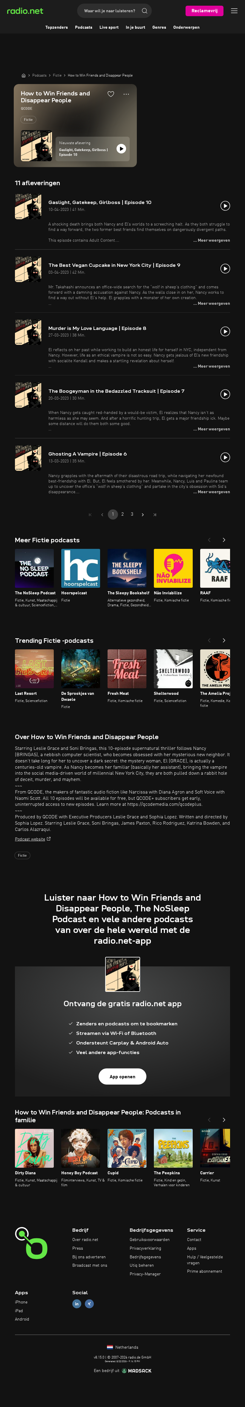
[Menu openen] (234, 10)
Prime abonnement (204, 1271)
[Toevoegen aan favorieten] (111, 94)
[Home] (23, 75)
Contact (194, 1240)
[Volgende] (224, 538)
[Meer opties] (126, 94)
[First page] (90, 515)
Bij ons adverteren (89, 1257)
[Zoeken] (144, 10)
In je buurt (135, 27)
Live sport (109, 27)
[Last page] (155, 515)
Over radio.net (85, 1240)
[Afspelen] (121, 148)
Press (77, 1248)
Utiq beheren (142, 1265)
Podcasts (83, 27)
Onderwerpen (186, 27)
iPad (19, 1311)
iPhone (21, 1302)
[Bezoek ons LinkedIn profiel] (76, 1304)
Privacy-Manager (145, 1274)
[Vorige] (209, 538)
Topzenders (56, 27)
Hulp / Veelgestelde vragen (205, 1260)
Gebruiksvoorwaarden (150, 1240)
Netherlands (126, 1347)
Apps (191, 1248)
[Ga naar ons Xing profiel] (89, 1304)
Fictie (28, 120)
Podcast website (30, 839)
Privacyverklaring (145, 1248)
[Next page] (143, 515)
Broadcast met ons (89, 1265)
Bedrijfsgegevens (145, 1257)
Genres (159, 27)
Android (22, 1319)
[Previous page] (102, 515)
